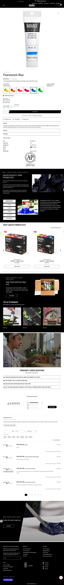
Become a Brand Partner (47, 556)
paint (18, 437)
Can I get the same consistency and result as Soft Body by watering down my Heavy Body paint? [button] (27, 387)
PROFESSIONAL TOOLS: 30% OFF (36, 1)
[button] (32, 584)
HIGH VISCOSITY (9, 201)
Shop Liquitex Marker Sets (56, 227)
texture (13, 437)
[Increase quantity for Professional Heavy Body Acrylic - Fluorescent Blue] (7, 111)
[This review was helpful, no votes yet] (57, 451)
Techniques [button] (5, 133)
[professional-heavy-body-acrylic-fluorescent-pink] (27, 90)
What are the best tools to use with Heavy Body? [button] (15, 380)
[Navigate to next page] (41, 495)
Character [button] (5, 130)
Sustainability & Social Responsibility (29, 552)
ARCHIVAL (9, 204)
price (26, 437)
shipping (22, 437)
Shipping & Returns (46, 550)
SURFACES (9, 211)
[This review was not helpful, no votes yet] (59, 451)
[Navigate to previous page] (23, 495)
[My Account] (56, 5)
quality (9, 437)
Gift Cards (25, 556)
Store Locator (45, 552)
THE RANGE (9, 208)
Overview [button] (5, 123)
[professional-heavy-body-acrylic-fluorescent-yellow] (6, 90)
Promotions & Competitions (8, 566)
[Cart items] (60, 5)
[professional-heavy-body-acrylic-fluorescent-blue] (33, 90)
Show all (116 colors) (9, 95)
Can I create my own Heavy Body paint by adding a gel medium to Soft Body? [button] (21, 377)
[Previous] (16, 1)
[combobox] (20, 431)
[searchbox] (7, 431)
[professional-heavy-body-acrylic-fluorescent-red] (20, 90)
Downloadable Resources (47, 554)
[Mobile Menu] (4, 5)
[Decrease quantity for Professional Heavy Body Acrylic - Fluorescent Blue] (4, 111)
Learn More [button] (30, 565)
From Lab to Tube (26, 550)
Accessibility (25, 554)
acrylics (30, 437)
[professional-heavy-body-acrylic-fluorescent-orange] (13, 90)
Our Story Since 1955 (27, 548)
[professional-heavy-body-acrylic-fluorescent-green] (40, 90)
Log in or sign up (16, 104)
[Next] (48, 1)
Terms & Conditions (6, 565)
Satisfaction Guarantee (7, 570)
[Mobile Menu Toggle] (3, 5)
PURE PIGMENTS (9, 218)
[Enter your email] (20, 558)
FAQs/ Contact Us (46, 548)
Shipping (4, 107)
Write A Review (52, 406)
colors (5, 437)
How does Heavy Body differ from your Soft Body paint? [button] (17, 383)
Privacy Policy (5, 568)
